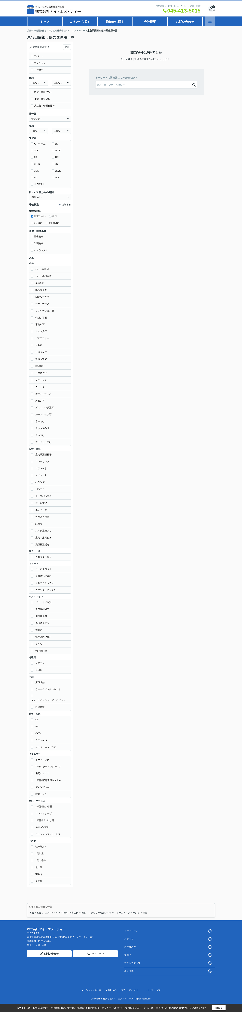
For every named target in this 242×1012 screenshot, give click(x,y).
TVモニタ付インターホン (48, 766)
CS (37, 719)
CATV (38, 733)
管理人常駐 (41, 359)
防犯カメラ (41, 794)
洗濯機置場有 (42, 544)
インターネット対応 (45, 747)
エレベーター (42, 510)
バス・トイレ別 (43, 602)
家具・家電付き (43, 537)
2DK (57, 157)
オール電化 (41, 503)
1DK (36, 150)
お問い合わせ (185, 21)
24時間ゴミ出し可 (44, 820)
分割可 (38, 345)
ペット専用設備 (43, 276)
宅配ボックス (42, 773)
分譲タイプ (41, 352)
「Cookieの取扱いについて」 (176, 1008)
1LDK (58, 150)
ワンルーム (40, 143)
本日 (54, 216)
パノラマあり (41, 250)
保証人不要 (41, 317)
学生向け (40, 421)
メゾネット (41, 475)
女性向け (40, 435)
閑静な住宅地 (42, 296)
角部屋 (38, 881)
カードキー (41, 386)
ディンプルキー (43, 787)
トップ (44, 21)
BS (36, 726)
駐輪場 (38, 523)
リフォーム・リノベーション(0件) (129, 912)
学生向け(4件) (79, 912)
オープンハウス (43, 393)
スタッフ (129, 939)
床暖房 (38, 670)
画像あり (38, 236)
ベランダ (40, 482)
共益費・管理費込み (44, 105)
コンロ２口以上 (43, 569)
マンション (40, 63)
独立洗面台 (41, 650)
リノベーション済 (44, 310)
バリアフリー (42, 338)
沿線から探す (115, 21)
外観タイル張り (43, 557)
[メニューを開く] (210, 21)
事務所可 (40, 324)
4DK (57, 177)
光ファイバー (42, 740)
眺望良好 (40, 366)
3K (56, 164)
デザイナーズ (42, 303)
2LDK (37, 164)
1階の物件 (40, 860)
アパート (38, 56)
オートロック (42, 759)
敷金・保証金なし (43, 91)
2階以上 (39, 853)
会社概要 (150, 21)
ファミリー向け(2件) (99, 912)
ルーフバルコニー (44, 496)
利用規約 (112, 990)
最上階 (38, 867)
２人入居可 (41, 331)
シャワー (40, 644)
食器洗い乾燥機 (43, 576)
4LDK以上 (39, 184)
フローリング (42, 461)
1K (56, 143)
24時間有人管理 (43, 806)
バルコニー (41, 489)
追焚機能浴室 (42, 609)
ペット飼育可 (42, 269)
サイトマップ (154, 990)
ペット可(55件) (61, 912)
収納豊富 (40, 707)
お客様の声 (130, 947)
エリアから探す (79, 21)
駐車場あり (41, 846)
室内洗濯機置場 (43, 454)
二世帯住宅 (41, 373)
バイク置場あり (43, 530)
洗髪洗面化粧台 (43, 637)
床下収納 (40, 682)
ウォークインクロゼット (48, 689)
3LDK (58, 170)
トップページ (131, 930)
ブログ (127, 955)
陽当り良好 (41, 290)
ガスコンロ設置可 (44, 407)
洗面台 (38, 630)
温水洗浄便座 (42, 623)
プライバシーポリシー (132, 990)
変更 (67, 47)
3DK (36, 170)
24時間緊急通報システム (48, 780)
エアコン (40, 663)
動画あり (38, 243)
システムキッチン (44, 583)
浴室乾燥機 (41, 616)
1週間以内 (54, 223)
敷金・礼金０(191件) (41, 912)
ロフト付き (41, 468)
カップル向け (42, 428)
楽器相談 (40, 283)
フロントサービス (44, 813)
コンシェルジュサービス (48, 834)
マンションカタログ (93, 990)
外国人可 (40, 400)
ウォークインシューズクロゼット (48, 700)
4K (35, 177)
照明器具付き (42, 516)
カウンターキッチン (45, 590)
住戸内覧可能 (42, 827)
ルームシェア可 (43, 414)
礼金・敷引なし (42, 98)
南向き (38, 874)
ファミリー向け (43, 442)
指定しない (40, 216)
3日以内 (38, 223)
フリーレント (42, 380)
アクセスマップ (132, 963)
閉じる (218, 1007)
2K (35, 157)
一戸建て (38, 70)
